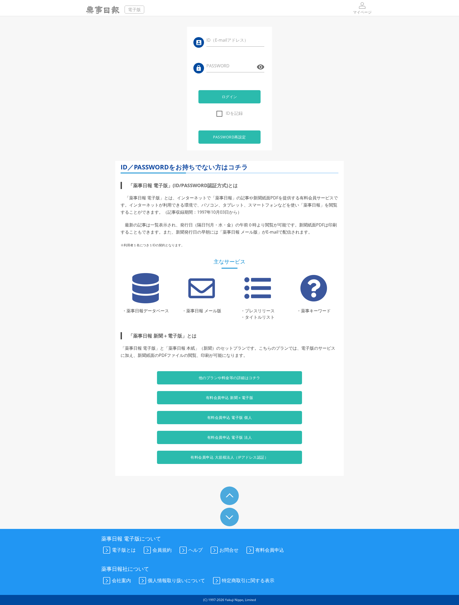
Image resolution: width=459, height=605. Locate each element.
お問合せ (229, 550)
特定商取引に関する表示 (248, 580)
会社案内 (121, 580)
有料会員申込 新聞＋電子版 (229, 397)
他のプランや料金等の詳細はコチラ (229, 377)
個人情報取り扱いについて (176, 580)
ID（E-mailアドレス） (227, 40)
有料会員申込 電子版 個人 (229, 417)
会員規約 (162, 550)
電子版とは (124, 550)
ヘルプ (195, 550)
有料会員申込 (269, 550)
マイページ (362, 12)
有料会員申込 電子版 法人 (229, 437)
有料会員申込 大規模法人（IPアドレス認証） (229, 457)
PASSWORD (218, 66)
